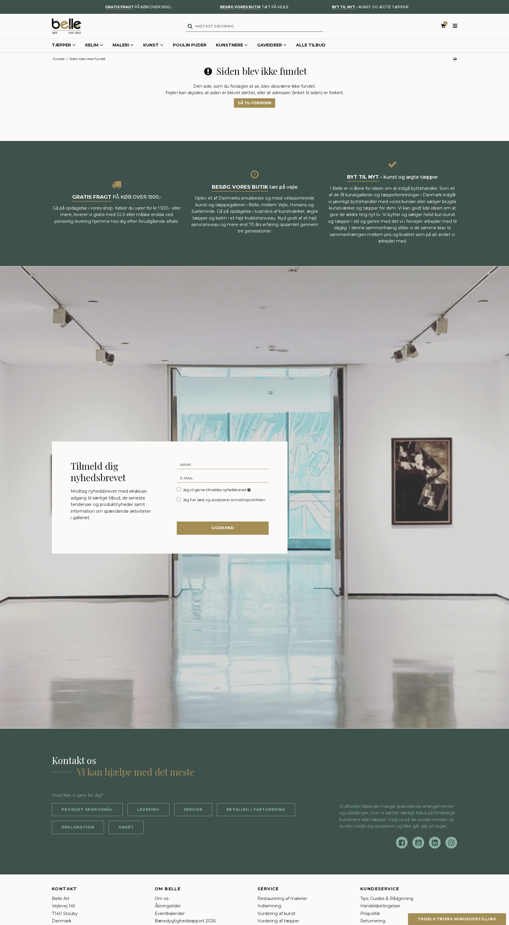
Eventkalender (170, 913)
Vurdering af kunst (276, 913)
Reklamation (78, 827)
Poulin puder (189, 45)
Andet (126, 827)
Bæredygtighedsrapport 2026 (185, 921)
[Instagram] (451, 842)
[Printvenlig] (455, 59)
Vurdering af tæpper (278, 921)
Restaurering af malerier (282, 898)
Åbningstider (168, 906)
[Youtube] (418, 842)
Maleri (121, 45)
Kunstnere (229, 45)
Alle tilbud (310, 45)
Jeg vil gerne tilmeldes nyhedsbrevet (217, 489)
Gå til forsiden (254, 103)
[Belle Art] (66, 26)
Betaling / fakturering (256, 809)
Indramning (269, 906)
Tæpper (61, 45)
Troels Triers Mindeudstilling (457, 919)
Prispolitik (370, 913)
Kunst (151, 45)
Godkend (222, 528)
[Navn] (223, 464)
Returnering (372, 921)
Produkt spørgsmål (87, 809)
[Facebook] (402, 842)
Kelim (91, 45)
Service (193, 809)
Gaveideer (269, 45)
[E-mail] (223, 477)
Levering (148, 809)
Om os (161, 898)
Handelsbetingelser (380, 906)
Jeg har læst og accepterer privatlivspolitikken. (224, 500)
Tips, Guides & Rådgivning (386, 898)
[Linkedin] (435, 842)
